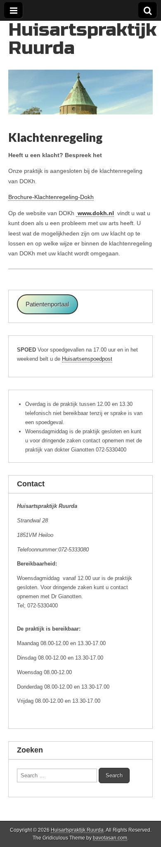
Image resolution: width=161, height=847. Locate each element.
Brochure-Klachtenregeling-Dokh (51, 197)
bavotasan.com (110, 837)
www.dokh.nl (95, 213)
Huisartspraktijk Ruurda (82, 39)
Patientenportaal (47, 304)
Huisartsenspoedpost (87, 359)
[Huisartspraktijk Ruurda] (80, 67)
